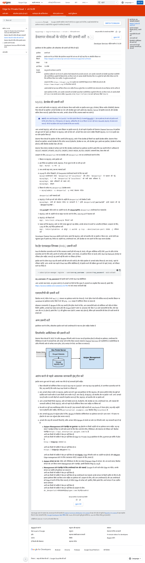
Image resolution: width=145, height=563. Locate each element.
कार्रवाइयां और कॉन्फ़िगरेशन (40, 13)
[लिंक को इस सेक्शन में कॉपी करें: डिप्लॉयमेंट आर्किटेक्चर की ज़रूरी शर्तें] (72, 333)
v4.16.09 (31, 9)
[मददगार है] (116, 31)
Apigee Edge (22, 2)
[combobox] (107, 2)
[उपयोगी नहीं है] (119, 31)
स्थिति (70, 538)
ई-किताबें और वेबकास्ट (37, 541)
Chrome (67, 550)
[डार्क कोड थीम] (117, 270)
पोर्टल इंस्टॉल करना (58, 13)
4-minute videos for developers (117, 534)
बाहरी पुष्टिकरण (72, 13)
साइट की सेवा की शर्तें (42, 558)
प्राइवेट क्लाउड (36, 2)
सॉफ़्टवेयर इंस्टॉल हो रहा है (20, 13)
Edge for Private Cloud (13, 9)
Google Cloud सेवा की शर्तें (58, 558)
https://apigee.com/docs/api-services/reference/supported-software (67, 59)
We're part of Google (38, 531)
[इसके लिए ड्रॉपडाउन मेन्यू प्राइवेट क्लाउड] (43, 2)
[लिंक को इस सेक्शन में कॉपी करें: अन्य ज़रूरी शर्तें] (52, 320)
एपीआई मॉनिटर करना (54, 2)
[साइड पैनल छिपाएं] (25, 559)
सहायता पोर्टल (73, 541)
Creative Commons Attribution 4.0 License (77, 513)
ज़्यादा (84, 2)
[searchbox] (14, 20)
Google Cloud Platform (91, 550)
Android (57, 550)
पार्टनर (33, 538)
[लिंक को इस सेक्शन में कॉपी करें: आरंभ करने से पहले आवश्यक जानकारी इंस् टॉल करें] (85, 376)
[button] (12, 28)
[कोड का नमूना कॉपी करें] (120, 270)
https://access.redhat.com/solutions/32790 (51, 286)
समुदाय (71, 531)
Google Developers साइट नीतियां (56, 515)
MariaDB (90, 118)
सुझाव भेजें (117, 37)
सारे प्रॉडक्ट (107, 550)
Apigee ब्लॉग (111, 538)
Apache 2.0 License (111, 513)
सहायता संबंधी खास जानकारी (77, 534)
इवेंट (32, 534)
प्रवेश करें (140, 2)
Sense (67, 2)
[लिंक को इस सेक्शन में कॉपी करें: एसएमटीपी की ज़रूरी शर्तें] (61, 293)
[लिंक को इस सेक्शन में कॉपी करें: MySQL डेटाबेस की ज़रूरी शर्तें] (65, 102)
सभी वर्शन (5, 13)
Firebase (77, 550)
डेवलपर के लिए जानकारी (114, 531)
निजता (33, 558)
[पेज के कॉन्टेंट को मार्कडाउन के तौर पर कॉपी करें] (89, 37)
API (76, 2)
